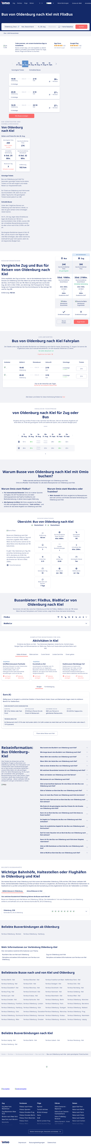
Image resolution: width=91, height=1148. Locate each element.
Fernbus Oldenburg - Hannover (34, 1015)
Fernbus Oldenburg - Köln (32, 1008)
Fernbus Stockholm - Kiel (54, 988)
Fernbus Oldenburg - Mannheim (78, 1015)
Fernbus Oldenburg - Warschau (56, 1012)
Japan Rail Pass (77, 1107)
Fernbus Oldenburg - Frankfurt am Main (14, 1004)
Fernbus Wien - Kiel (74, 996)
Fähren (32, 3)
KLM (38, 1118)
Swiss (39, 1115)
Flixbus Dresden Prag (26, 1112)
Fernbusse (23, 1103)
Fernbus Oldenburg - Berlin (55, 1000)
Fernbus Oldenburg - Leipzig (77, 1019)
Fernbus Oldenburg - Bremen (11, 934)
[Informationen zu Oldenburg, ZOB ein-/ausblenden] (86, 911)
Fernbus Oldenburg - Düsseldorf (34, 1012)
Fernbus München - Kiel (31, 980)
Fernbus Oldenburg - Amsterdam (57, 1019)
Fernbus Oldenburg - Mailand (77, 1008)
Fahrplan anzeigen (8, 169)
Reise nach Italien (78, 1118)
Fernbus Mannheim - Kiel (54, 996)
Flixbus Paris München (27, 1118)
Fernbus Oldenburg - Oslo (10, 1012)
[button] (42, 27)
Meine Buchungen (63, 3)
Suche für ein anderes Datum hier (45, 385)
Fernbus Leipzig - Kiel (8, 1040)
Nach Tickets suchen (8, 146)
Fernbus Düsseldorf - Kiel (9, 988)
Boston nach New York (10, 1116)
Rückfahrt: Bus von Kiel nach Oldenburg (15, 954)
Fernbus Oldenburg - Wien (10, 1019)
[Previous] (18, 435)
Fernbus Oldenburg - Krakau (55, 1015)
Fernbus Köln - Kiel (29, 984)
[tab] (18, 70)
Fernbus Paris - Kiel (74, 980)
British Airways (42, 1112)
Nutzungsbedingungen (37, 1142)
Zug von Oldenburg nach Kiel (56, 954)
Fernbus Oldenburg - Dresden (33, 1019)
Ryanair (39, 1107)
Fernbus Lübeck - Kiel (53, 1040)
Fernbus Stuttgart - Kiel (53, 984)
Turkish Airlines (42, 1109)
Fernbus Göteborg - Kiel (76, 992)
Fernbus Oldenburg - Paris (54, 1004)
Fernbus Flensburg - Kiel (76, 1040)
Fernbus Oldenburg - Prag (76, 1012)
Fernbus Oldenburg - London (33, 1004)
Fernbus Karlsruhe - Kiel (31, 1000)
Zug (14, 3)
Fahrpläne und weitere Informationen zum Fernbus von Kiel (66, 957)
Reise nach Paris (78, 1112)
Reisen (74, 1103)
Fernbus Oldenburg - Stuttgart (56, 1008)
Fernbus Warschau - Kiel (31, 988)
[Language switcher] (50, 3)
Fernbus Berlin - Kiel (8, 980)
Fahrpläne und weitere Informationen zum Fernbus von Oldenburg (21, 958)
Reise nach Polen (78, 1115)
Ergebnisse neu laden (44, 354)
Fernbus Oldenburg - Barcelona (78, 1004)
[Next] (56, 64)
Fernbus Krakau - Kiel (30, 996)
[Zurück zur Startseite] (7, 3)
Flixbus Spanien (24, 1109)
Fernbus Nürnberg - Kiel (76, 988)
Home (3, 1054)
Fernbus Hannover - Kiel (54, 992)
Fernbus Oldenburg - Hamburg (33, 934)
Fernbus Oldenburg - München (78, 1000)
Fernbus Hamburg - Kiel (9, 984)
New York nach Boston (10, 1119)
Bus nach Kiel (39, 1054)
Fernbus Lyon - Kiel (7, 996)
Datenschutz (52, 1142)
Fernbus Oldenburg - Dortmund (12, 1015)
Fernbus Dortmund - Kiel (31, 992)
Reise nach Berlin (78, 1109)
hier (63, 397)
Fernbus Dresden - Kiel (9, 1000)
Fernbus (19, 3)
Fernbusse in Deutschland (24, 1054)
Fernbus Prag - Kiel (7, 992)
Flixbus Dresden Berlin (27, 1115)
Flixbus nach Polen (25, 1107)
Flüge (25, 3)
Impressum (22, 1142)
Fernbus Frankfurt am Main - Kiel (57, 980)
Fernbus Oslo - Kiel (74, 984)
